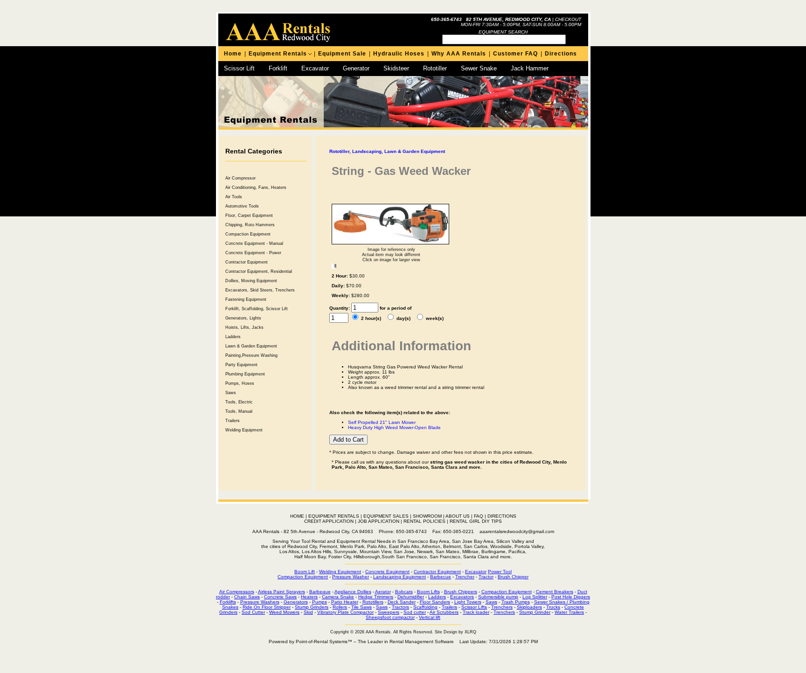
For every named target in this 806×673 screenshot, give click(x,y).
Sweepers (388, 612)
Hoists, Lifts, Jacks (244, 327)
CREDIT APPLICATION (329, 521)
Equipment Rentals (278, 53)
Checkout (568, 19)
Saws (230, 392)
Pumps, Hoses (239, 383)
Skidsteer (396, 68)
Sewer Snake (479, 68)
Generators (296, 601)
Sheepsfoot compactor (390, 617)
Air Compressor (240, 178)
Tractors (400, 607)
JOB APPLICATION (378, 521)
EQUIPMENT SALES (386, 516)
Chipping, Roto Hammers (250, 224)
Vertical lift (429, 617)
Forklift (278, 68)
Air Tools (233, 196)
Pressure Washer (350, 576)
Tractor (486, 576)
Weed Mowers (284, 612)
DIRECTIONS (501, 516)
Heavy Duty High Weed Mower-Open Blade (394, 427)
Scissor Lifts (474, 607)
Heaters (309, 596)
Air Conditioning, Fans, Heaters (255, 187)
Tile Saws (361, 607)
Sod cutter (414, 612)
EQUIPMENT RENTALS (333, 516)
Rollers (340, 607)
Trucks (553, 607)
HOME (297, 516)
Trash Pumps (515, 601)
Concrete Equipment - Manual (254, 243)
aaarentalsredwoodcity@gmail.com (516, 531)
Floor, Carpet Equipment (249, 215)
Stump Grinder (534, 612)
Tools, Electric (239, 402)
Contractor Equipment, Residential (258, 271)
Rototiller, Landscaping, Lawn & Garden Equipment (387, 151)
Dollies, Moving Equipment (251, 280)
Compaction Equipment (248, 234)
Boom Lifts (428, 591)
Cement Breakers (554, 591)
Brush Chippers (460, 591)
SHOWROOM (427, 516)
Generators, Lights (243, 318)
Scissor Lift (239, 68)
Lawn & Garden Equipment (251, 346)
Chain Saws (247, 596)
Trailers (232, 420)
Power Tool (500, 571)
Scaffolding (425, 607)
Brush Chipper (513, 576)
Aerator (383, 591)
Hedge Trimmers (375, 596)
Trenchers (502, 607)
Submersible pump (498, 596)
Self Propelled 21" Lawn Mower (382, 422)
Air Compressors (236, 591)
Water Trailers (569, 612)
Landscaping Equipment (399, 576)
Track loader (476, 612)
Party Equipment (241, 364)
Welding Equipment (244, 430)
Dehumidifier (410, 596)
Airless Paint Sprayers (281, 591)
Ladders (233, 336)
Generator (356, 68)
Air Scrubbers (444, 612)
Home (233, 53)
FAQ (478, 516)
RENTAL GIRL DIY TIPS (476, 521)
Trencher (464, 576)
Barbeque (320, 591)
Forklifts (228, 601)
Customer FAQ (515, 53)
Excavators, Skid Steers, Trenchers (260, 290)
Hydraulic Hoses (398, 53)
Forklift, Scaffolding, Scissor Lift (256, 308)
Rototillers (372, 601)
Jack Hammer (530, 68)
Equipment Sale (342, 53)
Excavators (462, 596)
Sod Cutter (253, 612)
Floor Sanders (435, 601)
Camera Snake (338, 596)
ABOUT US (457, 516)
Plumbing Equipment (245, 374)
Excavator (315, 68)
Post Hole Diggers (570, 596)
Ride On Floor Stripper (267, 607)
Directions (561, 53)
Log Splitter (534, 596)
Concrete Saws (280, 596)
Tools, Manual (238, 411)
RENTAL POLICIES (424, 521)
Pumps (319, 601)
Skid (308, 612)
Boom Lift (304, 571)
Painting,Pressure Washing (251, 355)
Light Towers (467, 601)
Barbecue (440, 576)
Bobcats (404, 591)
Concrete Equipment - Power (253, 252)
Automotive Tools (242, 206)
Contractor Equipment (246, 262)
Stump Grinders (311, 607)
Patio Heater (344, 601)
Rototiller (435, 68)
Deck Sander (402, 601)
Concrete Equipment (387, 571)
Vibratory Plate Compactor (345, 612)
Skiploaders (529, 607)
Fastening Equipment (245, 299)
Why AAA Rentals (458, 53)
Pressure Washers (259, 601)
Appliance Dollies (352, 591)
